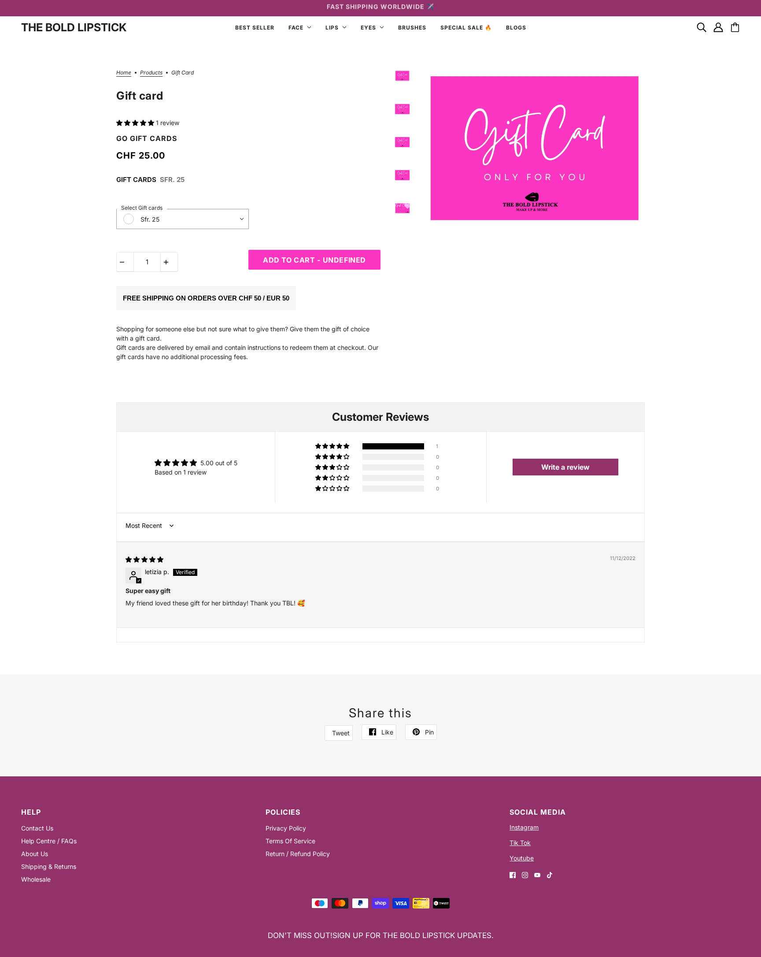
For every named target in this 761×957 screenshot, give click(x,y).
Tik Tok (520, 842)
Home (123, 73)
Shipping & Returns (48, 866)
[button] (136, 122)
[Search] (701, 27)
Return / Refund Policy (298, 853)
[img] (144, 559)
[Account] (718, 27)
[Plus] (169, 262)
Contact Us (37, 828)
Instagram (524, 827)
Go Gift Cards (146, 138)
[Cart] (735, 27)
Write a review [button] (565, 467)
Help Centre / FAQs (49, 841)
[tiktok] (549, 874)
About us (34, 853)
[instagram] (525, 874)
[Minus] (125, 262)
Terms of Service (290, 841)
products (151, 73)
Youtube (522, 858)
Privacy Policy (286, 828)
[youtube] (537, 874)
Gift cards (136, 179)
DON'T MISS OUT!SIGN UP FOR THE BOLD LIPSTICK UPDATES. (381, 935)
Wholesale (36, 879)
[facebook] (512, 874)
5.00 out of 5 (218, 463)
